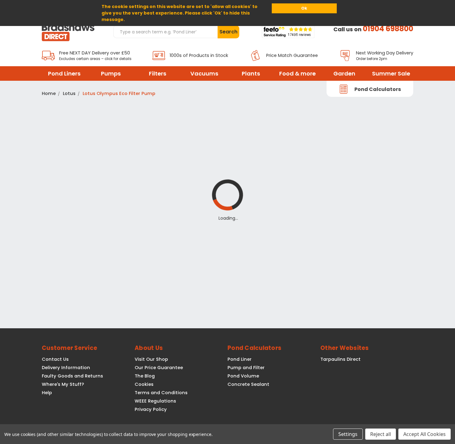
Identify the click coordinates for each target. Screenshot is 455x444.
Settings (348, 434)
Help (47, 393)
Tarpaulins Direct (340, 359)
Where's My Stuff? (63, 384)
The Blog (145, 376)
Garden (344, 73)
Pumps (111, 73)
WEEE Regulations (155, 401)
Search (228, 31)
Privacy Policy (151, 409)
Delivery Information (66, 367)
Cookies (144, 384)
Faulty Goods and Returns (72, 376)
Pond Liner (240, 359)
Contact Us (55, 359)
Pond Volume (243, 376)
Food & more (297, 73)
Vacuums (204, 73)
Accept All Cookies (424, 434)
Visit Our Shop (151, 359)
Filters (157, 73)
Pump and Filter (246, 367)
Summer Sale (391, 73)
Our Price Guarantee (159, 367)
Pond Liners (64, 73)
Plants (251, 73)
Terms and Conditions (161, 393)
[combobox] (165, 31)
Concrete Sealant (248, 384)
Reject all (380, 434)
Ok (304, 8)
